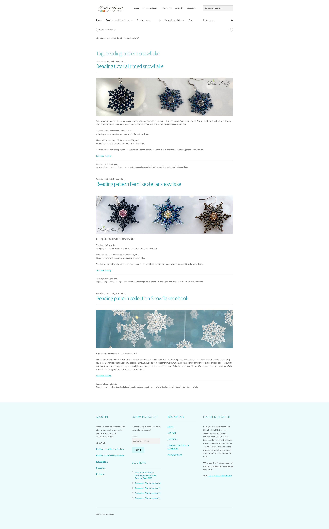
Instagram (101, 468)
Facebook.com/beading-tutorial (110, 455)
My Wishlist (179, 8)
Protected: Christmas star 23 (147, 488)
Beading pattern (107, 167)
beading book (105, 387)
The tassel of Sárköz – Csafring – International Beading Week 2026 (145, 475)
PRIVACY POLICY (174, 455)
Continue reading (103, 156)
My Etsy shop (102, 461)
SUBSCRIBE (172, 439)
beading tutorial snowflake (162, 167)
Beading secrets (144, 20)
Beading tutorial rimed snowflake (130, 66)
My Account (191, 8)
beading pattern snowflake (125, 167)
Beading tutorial (110, 164)
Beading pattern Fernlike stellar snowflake (138, 184)
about (136, 8)
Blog (191, 20)
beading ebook (118, 387)
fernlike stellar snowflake (183, 281)
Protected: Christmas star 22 (147, 493)
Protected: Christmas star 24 (147, 483)
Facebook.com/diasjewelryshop (110, 449)
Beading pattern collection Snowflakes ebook (142, 298)
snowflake (199, 281)
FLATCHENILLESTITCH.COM (219, 475)
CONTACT (171, 433)
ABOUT (170, 426)
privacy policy (166, 8)
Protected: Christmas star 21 (147, 498)
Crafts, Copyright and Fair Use (171, 20)
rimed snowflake (181, 167)
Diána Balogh (121, 61)
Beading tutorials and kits (117, 20)
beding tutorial (166, 281)
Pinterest (100, 474)
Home (99, 20)
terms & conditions (149, 8)
